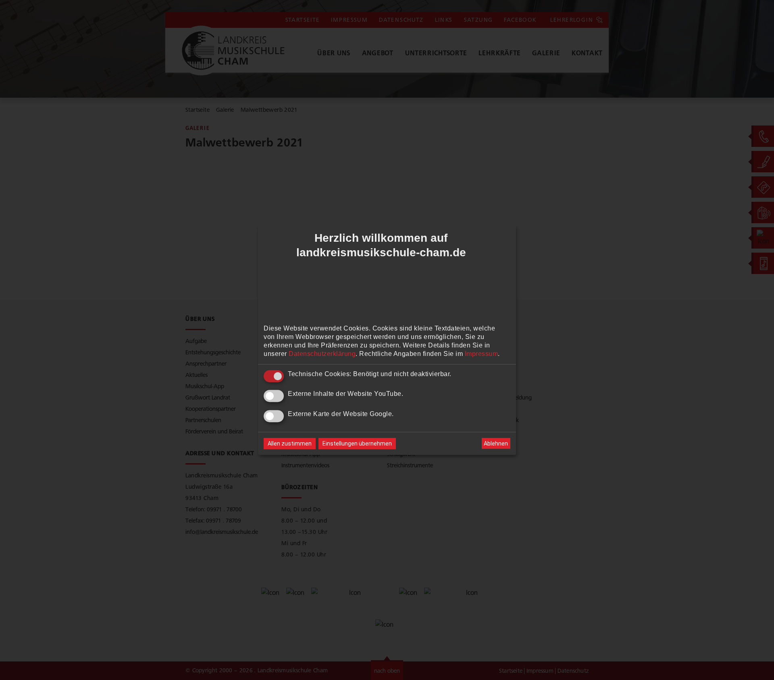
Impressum (481, 353)
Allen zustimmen (290, 443)
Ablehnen (496, 443)
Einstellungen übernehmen (357, 443)
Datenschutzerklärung (322, 353)
